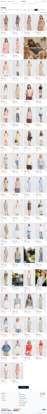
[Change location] (43, 1)
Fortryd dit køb (21, 400)
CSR (41, 396)
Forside (2, 5)
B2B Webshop (42, 394)
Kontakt (2, 394)
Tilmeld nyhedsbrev (22, 403)
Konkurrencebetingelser (22, 398)
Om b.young (3, 396)
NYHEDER (2, 1)
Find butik (3, 398)
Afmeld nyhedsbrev (22, 405)
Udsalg (5, 5)
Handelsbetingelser (22, 394)
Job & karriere (3, 400)
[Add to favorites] (10, 15)
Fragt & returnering (22, 396)
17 (26, 389)
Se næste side (23, 387)
